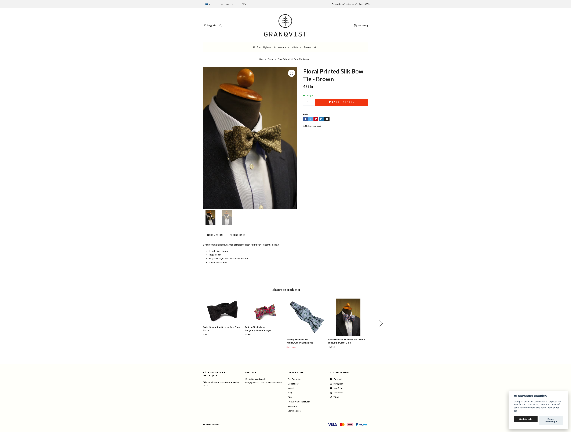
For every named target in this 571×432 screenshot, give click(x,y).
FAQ (290, 397)
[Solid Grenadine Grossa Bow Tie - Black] (223, 311)
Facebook (338, 379)
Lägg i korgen (343, 102)
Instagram (338, 383)
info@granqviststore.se (256, 382)
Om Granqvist (294, 379)
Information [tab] (215, 235)
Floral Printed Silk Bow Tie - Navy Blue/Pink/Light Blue (346, 341)
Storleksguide (294, 410)
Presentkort (310, 47)
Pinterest (338, 392)
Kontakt (291, 388)
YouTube (338, 388)
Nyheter (267, 47)
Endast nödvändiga (551, 420)
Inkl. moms (226, 4)
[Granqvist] (285, 25)
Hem (261, 59)
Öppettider (293, 383)
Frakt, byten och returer (299, 401)
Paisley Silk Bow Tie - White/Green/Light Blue (300, 341)
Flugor (270, 59)
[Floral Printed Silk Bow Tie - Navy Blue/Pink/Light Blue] (348, 317)
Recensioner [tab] (238, 235)
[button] (381, 323)
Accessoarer (280, 47)
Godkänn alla (525, 419)
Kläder (295, 47)
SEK (244, 4)
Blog (290, 392)
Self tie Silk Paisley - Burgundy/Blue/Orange (258, 329)
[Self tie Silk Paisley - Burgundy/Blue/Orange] (264, 311)
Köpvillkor (292, 406)
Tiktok (336, 397)
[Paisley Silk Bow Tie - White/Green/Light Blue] (306, 317)
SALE (255, 47)
